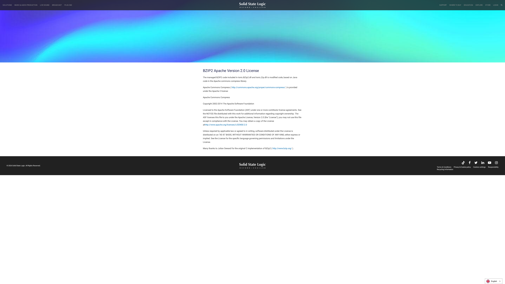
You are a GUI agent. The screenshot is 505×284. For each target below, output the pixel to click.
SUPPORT (443, 5)
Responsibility (493, 167)
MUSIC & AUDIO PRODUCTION (25, 5)
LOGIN (495, 5)
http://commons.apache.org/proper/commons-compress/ (258, 87)
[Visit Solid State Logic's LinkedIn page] (483, 163)
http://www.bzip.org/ (282, 148)
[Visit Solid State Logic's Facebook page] (469, 163)
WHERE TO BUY (455, 5)
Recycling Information (445, 169)
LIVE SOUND (44, 5)
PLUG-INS (68, 5)
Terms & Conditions (444, 167)
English (494, 281)
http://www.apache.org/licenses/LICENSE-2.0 (226, 124)
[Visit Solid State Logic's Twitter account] (476, 163)
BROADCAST (57, 5)
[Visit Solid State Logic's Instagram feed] (496, 163)
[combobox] (493, 281)
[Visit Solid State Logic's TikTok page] (463, 163)
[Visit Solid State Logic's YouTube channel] (489, 163)
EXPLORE (479, 5)
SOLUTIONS (7, 5)
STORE (488, 5)
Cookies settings (479, 167)
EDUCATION (468, 5)
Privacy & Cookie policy (462, 167)
